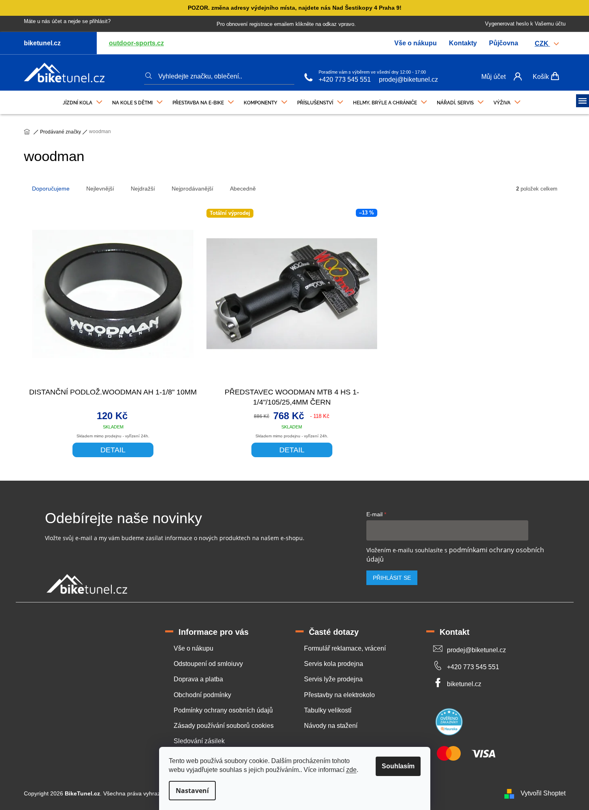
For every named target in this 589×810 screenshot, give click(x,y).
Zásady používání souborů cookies (224, 725)
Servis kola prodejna (333, 663)
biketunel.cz (464, 684)
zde (351, 769)
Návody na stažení (330, 725)
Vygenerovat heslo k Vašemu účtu (525, 24)
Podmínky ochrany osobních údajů (223, 710)
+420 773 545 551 (345, 79)
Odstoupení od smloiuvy (208, 663)
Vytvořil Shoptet (543, 793)
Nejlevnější (100, 188)
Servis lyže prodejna (333, 679)
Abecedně (243, 188)
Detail (112, 450)
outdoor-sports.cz (136, 43)
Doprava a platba (198, 679)
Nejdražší (143, 188)
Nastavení (192, 790)
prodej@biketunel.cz (408, 79)
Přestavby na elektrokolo (339, 694)
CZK (542, 43)
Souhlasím (398, 766)
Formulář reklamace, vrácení (345, 648)
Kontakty (463, 43)
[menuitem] (82, 101)
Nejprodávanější (192, 188)
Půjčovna (503, 43)
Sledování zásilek (199, 741)
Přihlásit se (392, 578)
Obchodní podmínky (202, 694)
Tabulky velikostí (327, 710)
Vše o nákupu (415, 43)
